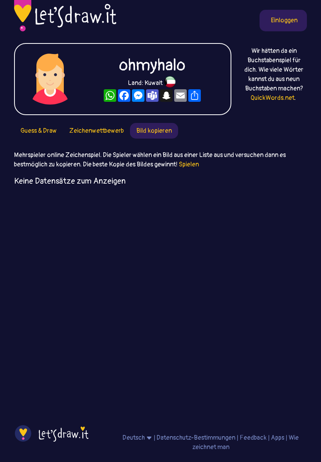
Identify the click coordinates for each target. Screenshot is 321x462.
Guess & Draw (38, 131)
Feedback (253, 438)
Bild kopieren (154, 131)
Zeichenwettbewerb (96, 131)
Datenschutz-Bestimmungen (196, 438)
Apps (277, 438)
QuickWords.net (272, 98)
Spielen (189, 164)
